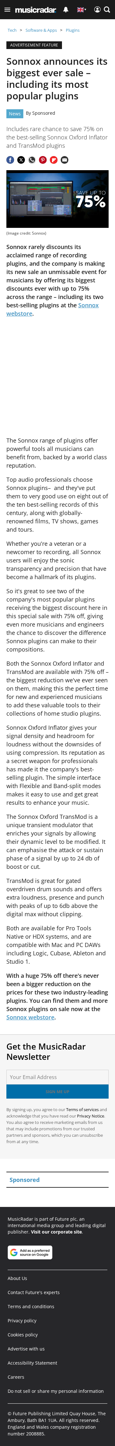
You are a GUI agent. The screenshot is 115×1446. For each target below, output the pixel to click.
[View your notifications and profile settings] (65, 9)
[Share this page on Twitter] (21, 160)
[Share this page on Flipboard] (53, 160)
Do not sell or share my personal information (56, 1391)
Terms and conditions (31, 1306)
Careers (16, 1377)
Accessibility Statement (32, 1363)
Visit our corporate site (56, 1232)
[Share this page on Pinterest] (43, 160)
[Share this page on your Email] (64, 160)
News (15, 114)
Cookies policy (23, 1335)
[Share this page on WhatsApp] (32, 160)
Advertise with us (26, 1349)
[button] (7, 9)
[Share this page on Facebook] (10, 160)
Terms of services (83, 1109)
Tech (12, 30)
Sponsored (43, 113)
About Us (17, 1278)
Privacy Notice (90, 1116)
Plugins (73, 30)
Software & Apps (41, 30)
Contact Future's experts (34, 1292)
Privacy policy (22, 1320)
